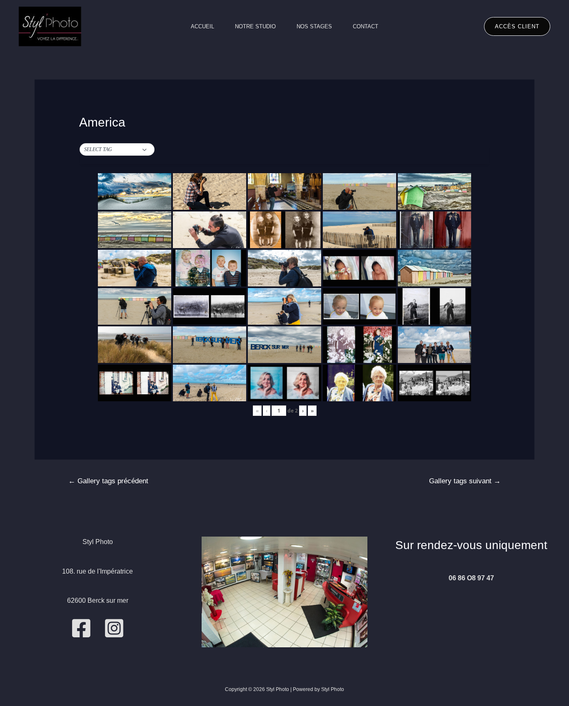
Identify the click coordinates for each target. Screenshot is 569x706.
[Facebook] (81, 628)
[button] (117, 150)
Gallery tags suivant (465, 481)
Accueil (202, 26)
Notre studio (255, 26)
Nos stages (314, 26)
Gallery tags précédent (108, 481)
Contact (365, 26)
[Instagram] (114, 628)
